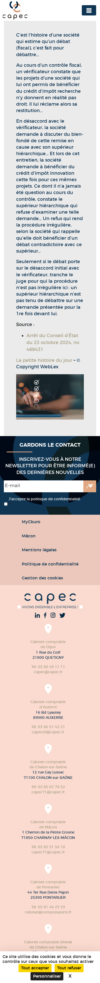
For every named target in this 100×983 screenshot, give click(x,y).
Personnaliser (47, 976)
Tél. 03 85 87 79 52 (48, 787)
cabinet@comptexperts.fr (48, 912)
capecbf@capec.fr (48, 732)
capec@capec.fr (48, 672)
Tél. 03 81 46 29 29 (48, 907)
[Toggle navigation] (89, 10)
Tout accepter (35, 967)
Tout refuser (69, 967)
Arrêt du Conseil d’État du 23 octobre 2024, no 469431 (52, 342)
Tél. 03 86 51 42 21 (48, 726)
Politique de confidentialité (50, 564)
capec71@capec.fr (48, 792)
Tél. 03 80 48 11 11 (48, 666)
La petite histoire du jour (44, 360)
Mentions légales (39, 549)
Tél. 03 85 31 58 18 (48, 847)
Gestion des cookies (42, 577)
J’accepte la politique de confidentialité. (45, 502)
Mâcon (29, 535)
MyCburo (31, 521)
